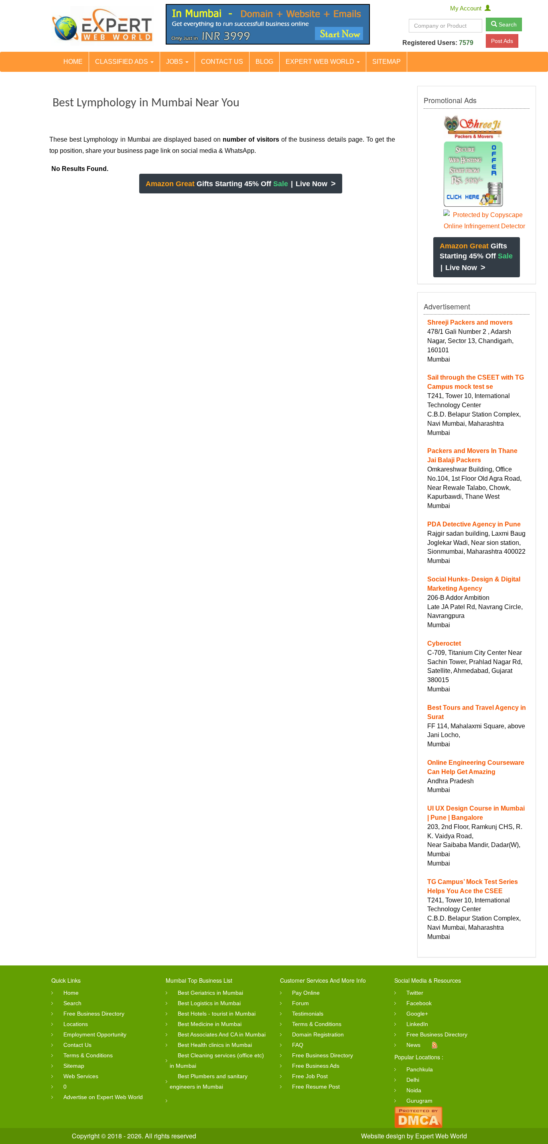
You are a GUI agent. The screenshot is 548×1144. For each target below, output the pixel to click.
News (413, 1045)
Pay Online (306, 993)
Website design (383, 1135)
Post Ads (502, 41)
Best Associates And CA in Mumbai (222, 1034)
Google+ (417, 1013)
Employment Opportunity (94, 1034)
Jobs (175, 61)
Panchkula (419, 1069)
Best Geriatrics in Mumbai (210, 993)
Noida (413, 1090)
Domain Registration (318, 1034)
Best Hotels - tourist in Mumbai (217, 1013)
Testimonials (307, 1013)
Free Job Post (310, 1076)
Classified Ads (122, 61)
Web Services (80, 1076)
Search (507, 24)
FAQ (297, 1045)
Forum (300, 1003)
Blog (264, 61)
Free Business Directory (93, 1013)
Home (73, 61)
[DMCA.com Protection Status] (418, 1116)
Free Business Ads (315, 1066)
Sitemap (386, 61)
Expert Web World (321, 61)
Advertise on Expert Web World (103, 1097)
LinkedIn (417, 1024)
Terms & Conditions (88, 1055)
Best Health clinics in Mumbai (215, 1045)
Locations (75, 1024)
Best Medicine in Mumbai (210, 1024)
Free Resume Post (316, 1086)
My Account (467, 8)
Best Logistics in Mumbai (209, 1003)
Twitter (414, 993)
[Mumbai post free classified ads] (102, 26)
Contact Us (222, 61)
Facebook (419, 1003)
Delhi (412, 1080)
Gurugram (419, 1100)
